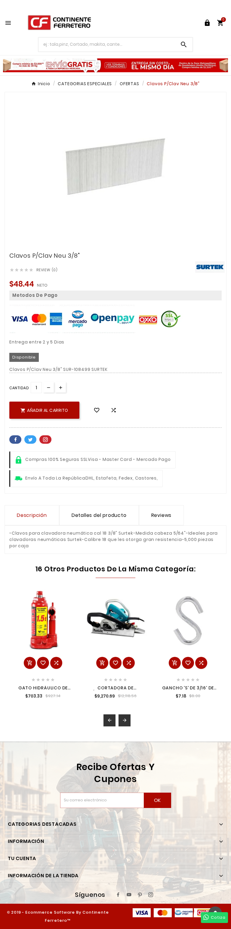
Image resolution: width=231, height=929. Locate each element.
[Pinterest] (139, 894)
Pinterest (45, 439)
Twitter (30, 439)
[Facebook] (118, 894)
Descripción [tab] (32, 515)
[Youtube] (129, 894)
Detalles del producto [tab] (99, 515)
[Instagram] (150, 894)
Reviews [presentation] (161, 515)
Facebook (15, 439)
